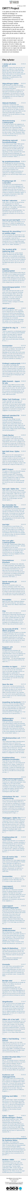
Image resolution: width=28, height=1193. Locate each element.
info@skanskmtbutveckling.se (16, 1183)
